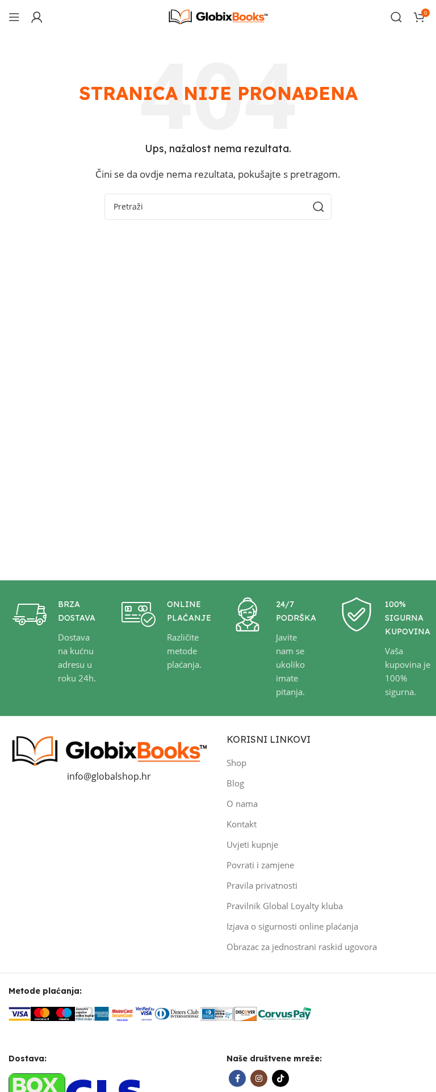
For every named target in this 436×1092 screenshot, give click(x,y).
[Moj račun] (37, 17)
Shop (236, 762)
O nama (242, 803)
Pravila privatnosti (262, 885)
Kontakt (242, 824)
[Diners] (177, 1012)
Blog (235, 783)
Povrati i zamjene (260, 865)
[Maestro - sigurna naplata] (64, 1012)
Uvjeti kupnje (252, 844)
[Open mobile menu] (14, 17)
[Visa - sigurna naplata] (20, 1012)
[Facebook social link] (237, 1078)
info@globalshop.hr (109, 776)
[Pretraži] (396, 17)
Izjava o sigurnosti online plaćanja (292, 926)
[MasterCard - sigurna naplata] (42, 1012)
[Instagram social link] (258, 1078)
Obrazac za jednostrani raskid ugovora (302, 946)
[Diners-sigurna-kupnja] (217, 1012)
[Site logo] (218, 16)
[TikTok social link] (280, 1078)
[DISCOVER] (245, 1012)
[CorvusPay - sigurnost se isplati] (285, 1012)
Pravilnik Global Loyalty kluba (285, 905)
